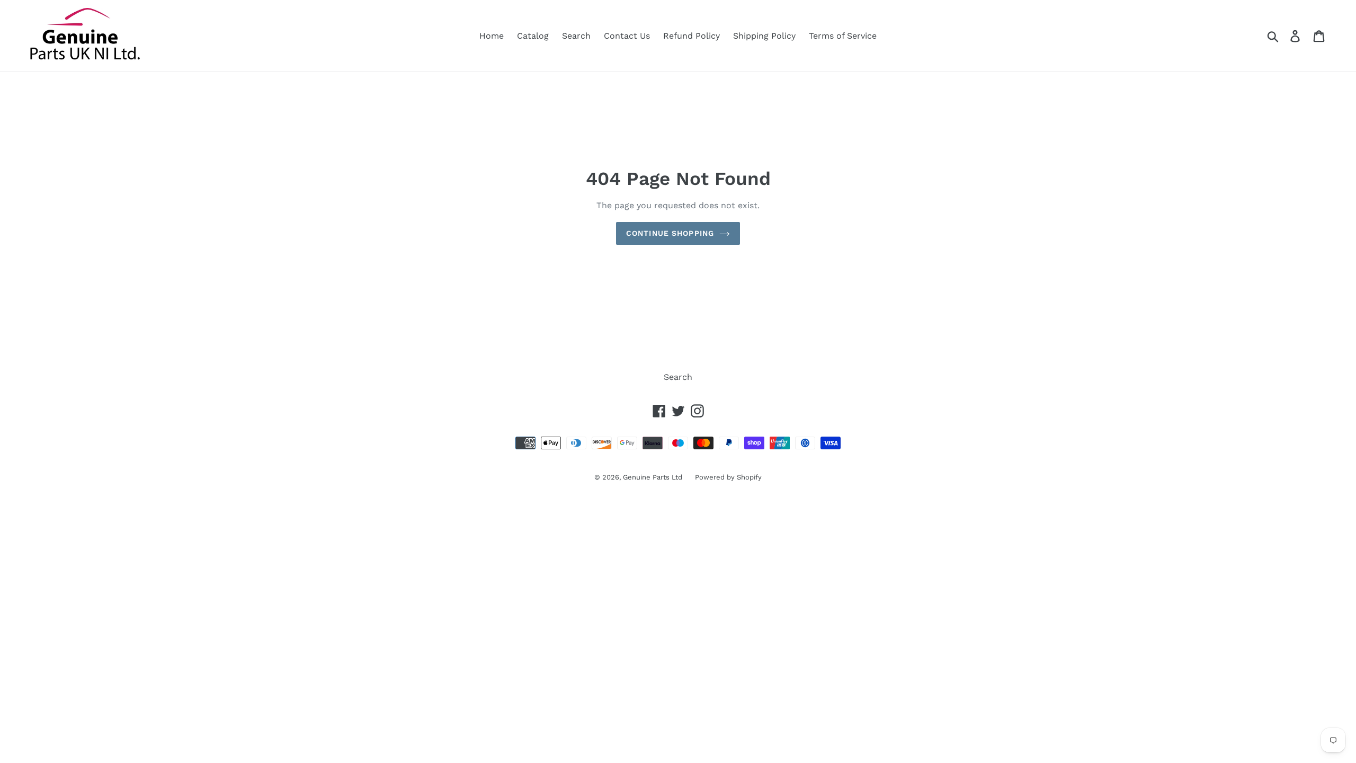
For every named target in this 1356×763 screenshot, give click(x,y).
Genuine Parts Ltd (653, 477)
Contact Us (627, 36)
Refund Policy (691, 36)
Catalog (533, 36)
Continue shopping (670, 233)
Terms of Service (843, 36)
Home (491, 36)
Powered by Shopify (728, 477)
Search (576, 36)
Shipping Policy (764, 36)
